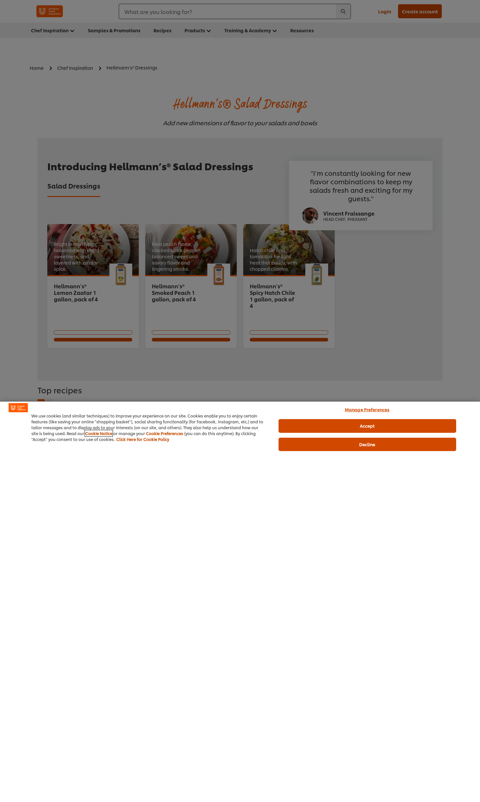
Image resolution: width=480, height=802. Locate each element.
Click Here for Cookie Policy (142, 439)
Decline (367, 444)
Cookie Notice (98, 433)
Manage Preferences (367, 409)
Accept (367, 426)
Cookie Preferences (164, 433)
